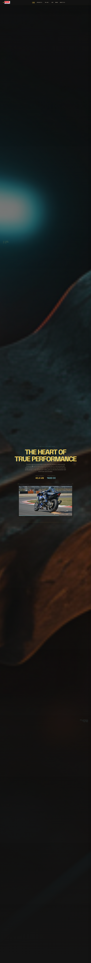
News (56, 2)
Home (33, 2)
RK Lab (47, 2)
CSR (52, 2)
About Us (63, 2)
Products (40, 2)
